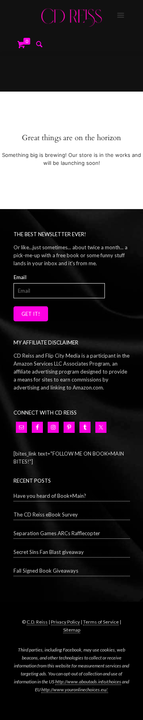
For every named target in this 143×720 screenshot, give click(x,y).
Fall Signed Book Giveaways (46, 570)
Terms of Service (101, 622)
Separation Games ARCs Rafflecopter (57, 533)
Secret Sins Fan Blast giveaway (49, 552)
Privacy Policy (65, 622)
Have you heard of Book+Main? (50, 496)
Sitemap (71, 630)
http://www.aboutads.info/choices (88, 682)
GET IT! (30, 314)
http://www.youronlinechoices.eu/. (74, 690)
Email (20, 277)
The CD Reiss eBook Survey (46, 514)
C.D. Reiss (37, 622)
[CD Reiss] (71, 16)
